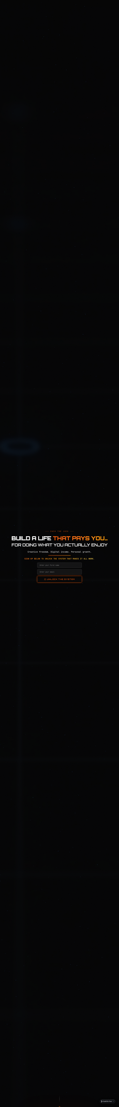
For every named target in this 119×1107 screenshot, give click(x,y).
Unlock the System (61, 579)
